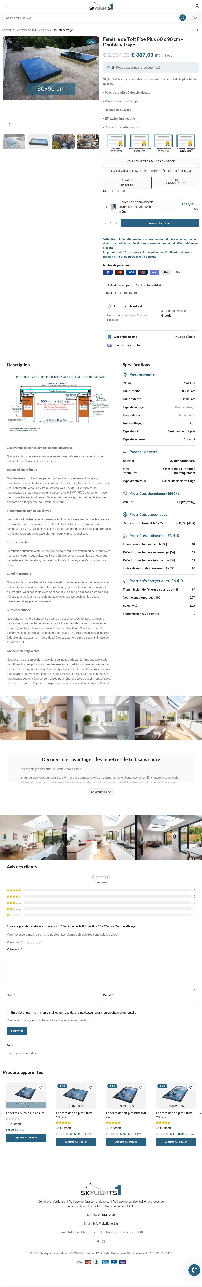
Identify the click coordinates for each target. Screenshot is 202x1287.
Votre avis (14, 949)
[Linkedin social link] (130, 293)
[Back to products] (193, 30)
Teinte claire (187, 415)
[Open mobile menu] (5, 6)
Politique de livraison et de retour (89, 1201)
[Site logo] (101, 5)
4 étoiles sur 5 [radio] (37, 942)
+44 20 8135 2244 (103, 1214)
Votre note (14, 942)
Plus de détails (185, 336)
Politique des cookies (89, 1206)
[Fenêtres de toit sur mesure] (26, 1095)
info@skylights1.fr (105, 1223)
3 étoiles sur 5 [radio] (34, 942)
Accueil (6, 30)
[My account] (197, 6)
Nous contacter (115, 1206)
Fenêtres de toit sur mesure (25, 1113)
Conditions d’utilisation (52, 1201)
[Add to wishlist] (40, 1087)
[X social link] (120, 293)
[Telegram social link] (135, 293)
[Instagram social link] (103, 1242)
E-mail (108, 995)
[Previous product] (188, 30)
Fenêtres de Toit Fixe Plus (32, 30)
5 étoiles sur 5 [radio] (40, 942)
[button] (7, 84)
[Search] (182, 17)
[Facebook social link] (115, 293)
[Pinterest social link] (125, 293)
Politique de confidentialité (129, 1201)
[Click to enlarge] (10, 125)
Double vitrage (63, 30)
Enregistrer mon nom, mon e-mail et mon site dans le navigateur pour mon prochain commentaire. (74, 1012)
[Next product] (197, 30)
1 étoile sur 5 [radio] (27, 942)
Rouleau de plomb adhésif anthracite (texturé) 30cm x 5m (136, 206)
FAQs (131, 1206)
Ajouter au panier (160, 223)
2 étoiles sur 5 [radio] (30, 942)
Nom (11, 995)
